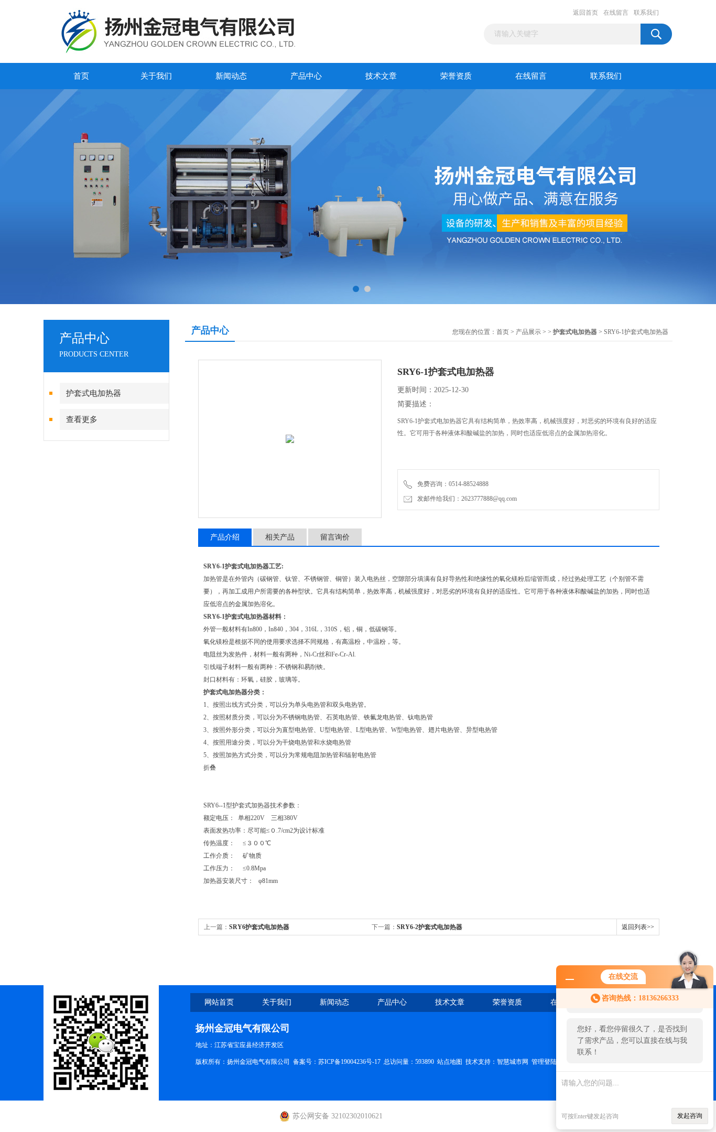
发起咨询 (689, 1115)
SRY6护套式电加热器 (259, 927)
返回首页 (585, 12)
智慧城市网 (512, 1061)
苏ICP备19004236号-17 (349, 1061)
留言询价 (335, 537)
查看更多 (81, 419)
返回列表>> (638, 927)
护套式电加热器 (93, 393)
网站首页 (219, 1002)
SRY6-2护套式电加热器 (429, 927)
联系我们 (646, 12)
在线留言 (615, 12)
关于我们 (156, 76)
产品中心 (306, 76)
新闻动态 (231, 76)
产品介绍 (225, 537)
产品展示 (528, 332)
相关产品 (280, 537)
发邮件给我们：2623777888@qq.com (465, 498)
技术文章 (381, 76)
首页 (81, 76)
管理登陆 (544, 1061)
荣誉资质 (456, 76)
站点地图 (449, 1061)
